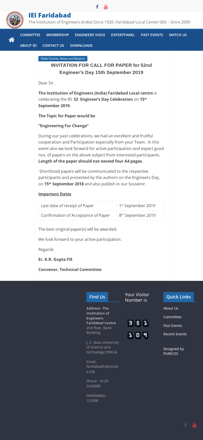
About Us (170, 308)
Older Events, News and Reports (63, 58)
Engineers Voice (90, 34)
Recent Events (175, 334)
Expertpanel (123, 34)
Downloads (81, 45)
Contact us (53, 45)
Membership (57, 34)
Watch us (178, 34)
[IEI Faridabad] (11, 40)
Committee (30, 34)
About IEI (28, 45)
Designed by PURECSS (173, 351)
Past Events (152, 34)
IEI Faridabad (49, 15)
